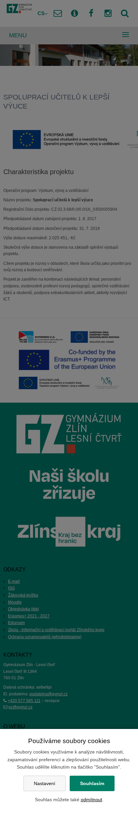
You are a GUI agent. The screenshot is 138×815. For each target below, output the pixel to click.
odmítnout (91, 799)
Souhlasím (92, 783)
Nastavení (44, 783)
